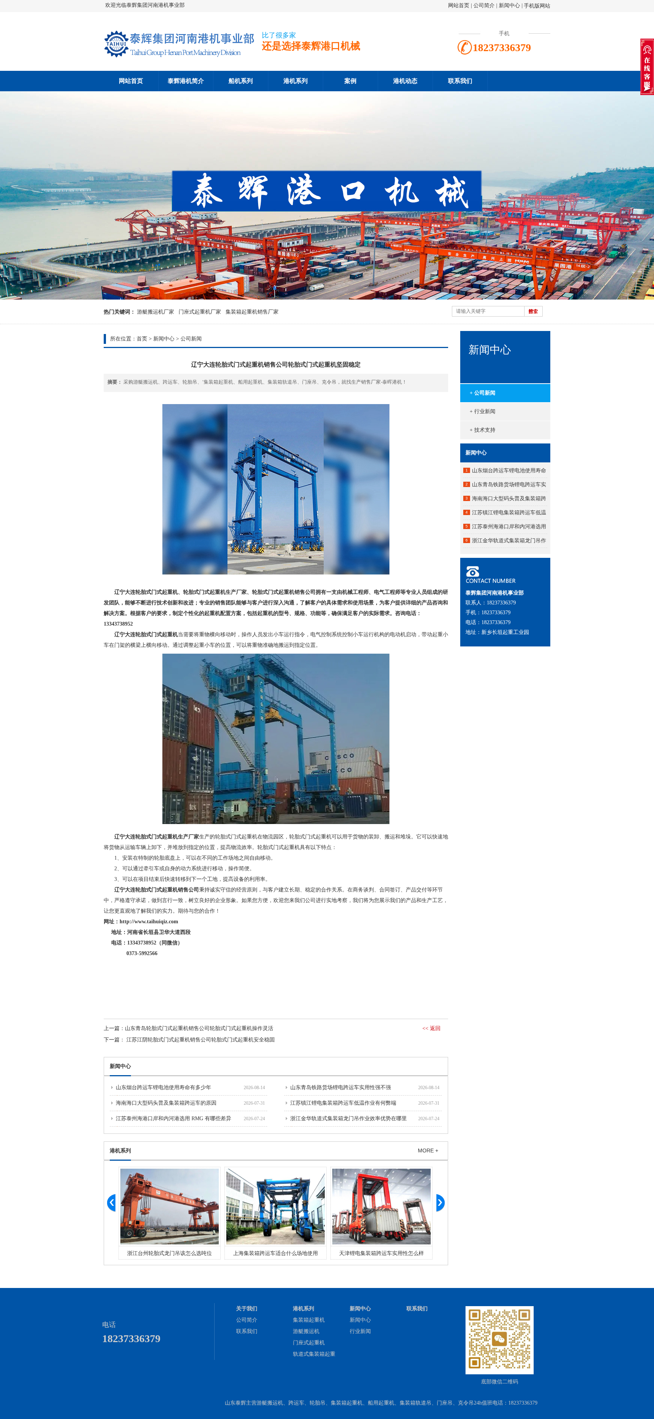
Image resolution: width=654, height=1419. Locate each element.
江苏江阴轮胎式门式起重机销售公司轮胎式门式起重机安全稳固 (200, 1040)
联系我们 (460, 81)
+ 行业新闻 (482, 411)
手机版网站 (537, 6)
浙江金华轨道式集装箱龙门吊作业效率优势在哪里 (348, 1118)
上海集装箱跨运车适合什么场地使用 (275, 1253)
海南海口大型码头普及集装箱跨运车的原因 (166, 1103)
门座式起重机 (309, 1343)
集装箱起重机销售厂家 (252, 312)
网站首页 (458, 5)
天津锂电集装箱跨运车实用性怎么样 (381, 1253)
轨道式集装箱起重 (314, 1354)
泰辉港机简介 (186, 81)
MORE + (428, 1150)
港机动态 (405, 81)
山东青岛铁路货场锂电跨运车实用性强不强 (340, 1087)
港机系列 (295, 81)
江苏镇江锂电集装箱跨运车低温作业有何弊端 (343, 1103)
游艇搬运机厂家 (155, 312)
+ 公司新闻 (482, 393)
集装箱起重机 (309, 1320)
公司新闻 (191, 339)
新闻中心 (509, 5)
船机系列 (241, 81)
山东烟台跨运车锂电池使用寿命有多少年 (163, 1087)
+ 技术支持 (482, 430)
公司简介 (484, 5)
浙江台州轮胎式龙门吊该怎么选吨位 (169, 1253)
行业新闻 (360, 1331)
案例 (350, 81)
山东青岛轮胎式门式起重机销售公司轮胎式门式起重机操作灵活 (199, 1028)
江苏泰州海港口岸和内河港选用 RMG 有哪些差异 (173, 1118)
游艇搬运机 (306, 1331)
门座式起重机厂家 (200, 312)
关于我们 (246, 1308)
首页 (142, 339)
